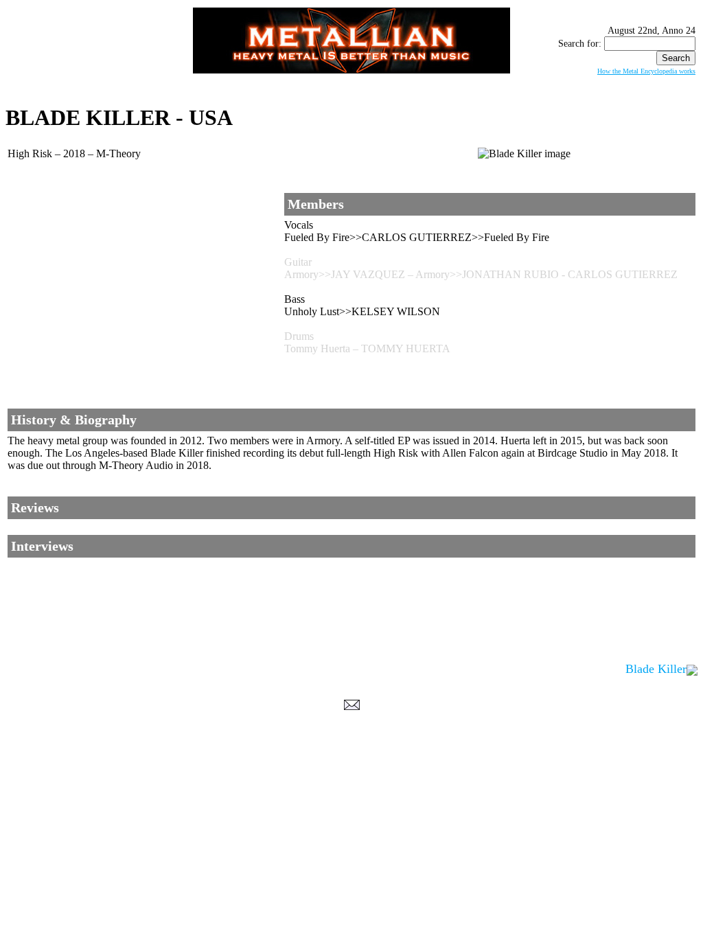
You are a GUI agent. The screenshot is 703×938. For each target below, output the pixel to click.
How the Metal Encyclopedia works (646, 71)
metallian (238, 786)
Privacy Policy (352, 800)
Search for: (579, 43)
